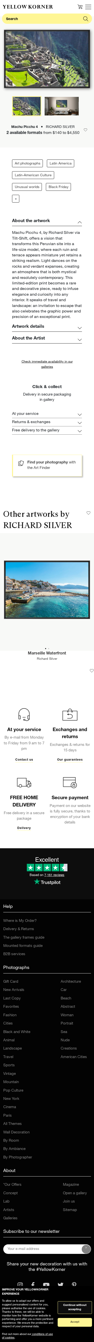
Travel (8, 1057)
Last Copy (12, 998)
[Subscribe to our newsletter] (86, 1249)
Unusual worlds (27, 187)
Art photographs (27, 163)
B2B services (14, 954)
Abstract (68, 1007)
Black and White (16, 1032)
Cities (8, 1024)
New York (11, 1099)
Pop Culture (13, 1091)
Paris (7, 1116)
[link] (28, 7)
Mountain (11, 1082)
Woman (67, 1015)
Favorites (11, 1007)
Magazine (71, 1185)
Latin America (61, 163)
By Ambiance (14, 1149)
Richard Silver (47, 659)
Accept (74, 1322)
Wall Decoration (16, 1132)
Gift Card (10, 982)
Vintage (9, 1074)
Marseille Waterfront (47, 654)
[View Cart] (80, 7)
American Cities (74, 1057)
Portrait (67, 1024)
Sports (9, 1065)
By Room (11, 1141)
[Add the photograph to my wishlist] (91, 670)
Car (64, 990)
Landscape (12, 1049)
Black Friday (58, 187)
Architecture (71, 982)
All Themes (12, 1124)
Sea (64, 1032)
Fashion (10, 1015)
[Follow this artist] (88, 513)
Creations (69, 1049)
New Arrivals (13, 990)
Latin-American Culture (33, 175)
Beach (66, 998)
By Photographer (17, 1157)
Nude (65, 1040)
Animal (9, 1040)
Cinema (9, 1107)
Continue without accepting (74, 1307)
